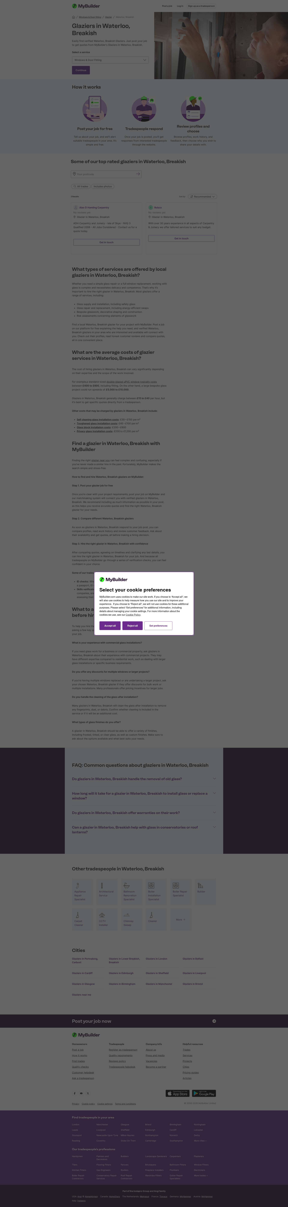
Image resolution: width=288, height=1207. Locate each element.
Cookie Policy (133, 614)
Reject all (132, 625)
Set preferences (158, 625)
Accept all (110, 625)
